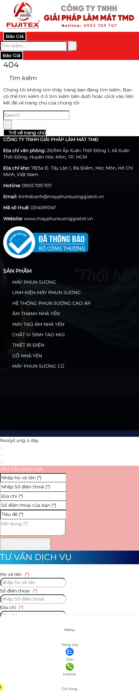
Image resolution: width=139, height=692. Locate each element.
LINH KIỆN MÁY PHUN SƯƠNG (46, 292)
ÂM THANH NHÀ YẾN (35, 313)
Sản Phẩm (17, 271)
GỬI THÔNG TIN (27, 544)
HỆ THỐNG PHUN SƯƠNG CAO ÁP (51, 303)
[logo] (69, 28)
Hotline (69, 674)
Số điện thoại (18, 591)
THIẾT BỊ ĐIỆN (27, 345)
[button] (69, 679)
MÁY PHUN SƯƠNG (33, 282)
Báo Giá (15, 36)
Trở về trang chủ (26, 133)
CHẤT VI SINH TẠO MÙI (38, 335)
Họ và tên (14, 574)
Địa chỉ (12, 607)
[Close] (1, 448)
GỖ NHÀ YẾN (26, 356)
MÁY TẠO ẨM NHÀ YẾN (37, 324)
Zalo (69, 659)
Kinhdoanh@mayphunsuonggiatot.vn (61, 196)
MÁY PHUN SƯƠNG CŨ (37, 366)
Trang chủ (69, 644)
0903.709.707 (37, 185)
